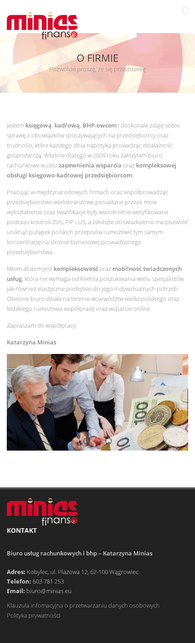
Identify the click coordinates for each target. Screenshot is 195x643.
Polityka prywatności (33, 615)
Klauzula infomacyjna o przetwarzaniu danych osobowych (83, 605)
